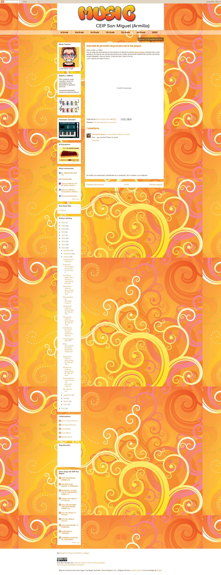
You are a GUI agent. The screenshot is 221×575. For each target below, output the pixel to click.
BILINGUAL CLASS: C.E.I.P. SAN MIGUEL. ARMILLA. (69, 492)
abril (65, 398)
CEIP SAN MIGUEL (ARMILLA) (68, 479)
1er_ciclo (97, 122)
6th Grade (141, 32)
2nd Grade (79, 32)
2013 (63, 248)
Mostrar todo (75, 199)
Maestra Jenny (66, 437)
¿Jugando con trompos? (68, 260)
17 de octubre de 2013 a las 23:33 (118, 134)
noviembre (67, 254)
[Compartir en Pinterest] (130, 119)
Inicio (126, 185)
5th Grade (125, 32)
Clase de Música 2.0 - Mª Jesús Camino (69, 184)
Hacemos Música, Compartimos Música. (69, 191)
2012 (63, 408)
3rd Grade (94, 32)
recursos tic (113, 122)
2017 (63, 235)
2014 (63, 244)
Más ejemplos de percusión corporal (68, 300)
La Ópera (62, 210)
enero (65, 404)
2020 (63, 226)
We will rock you (67, 390)
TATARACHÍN (66, 179)
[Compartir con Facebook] (128, 119)
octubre (66, 257)
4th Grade (110, 32)
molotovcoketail (136, 570)
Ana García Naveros (99, 134)
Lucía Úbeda (66, 429)
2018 (63, 232)
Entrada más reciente (95, 185)
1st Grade (64, 32)
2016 (63, 238)
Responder (95, 140)
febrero (66, 401)
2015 (63, 241)
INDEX (154, 32)
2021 (63, 222)
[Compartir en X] (126, 119)
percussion (104, 122)
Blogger (159, 570)
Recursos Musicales (69, 196)
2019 (63, 229)
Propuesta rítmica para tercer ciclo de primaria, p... (68, 268)
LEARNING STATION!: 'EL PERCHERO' (69, 538)
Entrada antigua (155, 185)
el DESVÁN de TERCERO (66, 532)
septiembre (67, 395)
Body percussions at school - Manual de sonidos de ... (68, 348)
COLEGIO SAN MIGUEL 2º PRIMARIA (69, 485)
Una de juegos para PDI (68, 340)
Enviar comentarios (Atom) (129, 192)
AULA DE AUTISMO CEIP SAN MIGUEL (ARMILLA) (68, 506)
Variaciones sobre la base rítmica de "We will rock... (68, 290)
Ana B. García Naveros (69, 421)
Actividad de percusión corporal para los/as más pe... (68, 331)
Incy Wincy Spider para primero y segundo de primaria (68, 279)
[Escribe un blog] (124, 119)
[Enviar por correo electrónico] (122, 119)
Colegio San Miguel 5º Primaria (69, 499)
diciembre (67, 250)
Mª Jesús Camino (138, 52)
